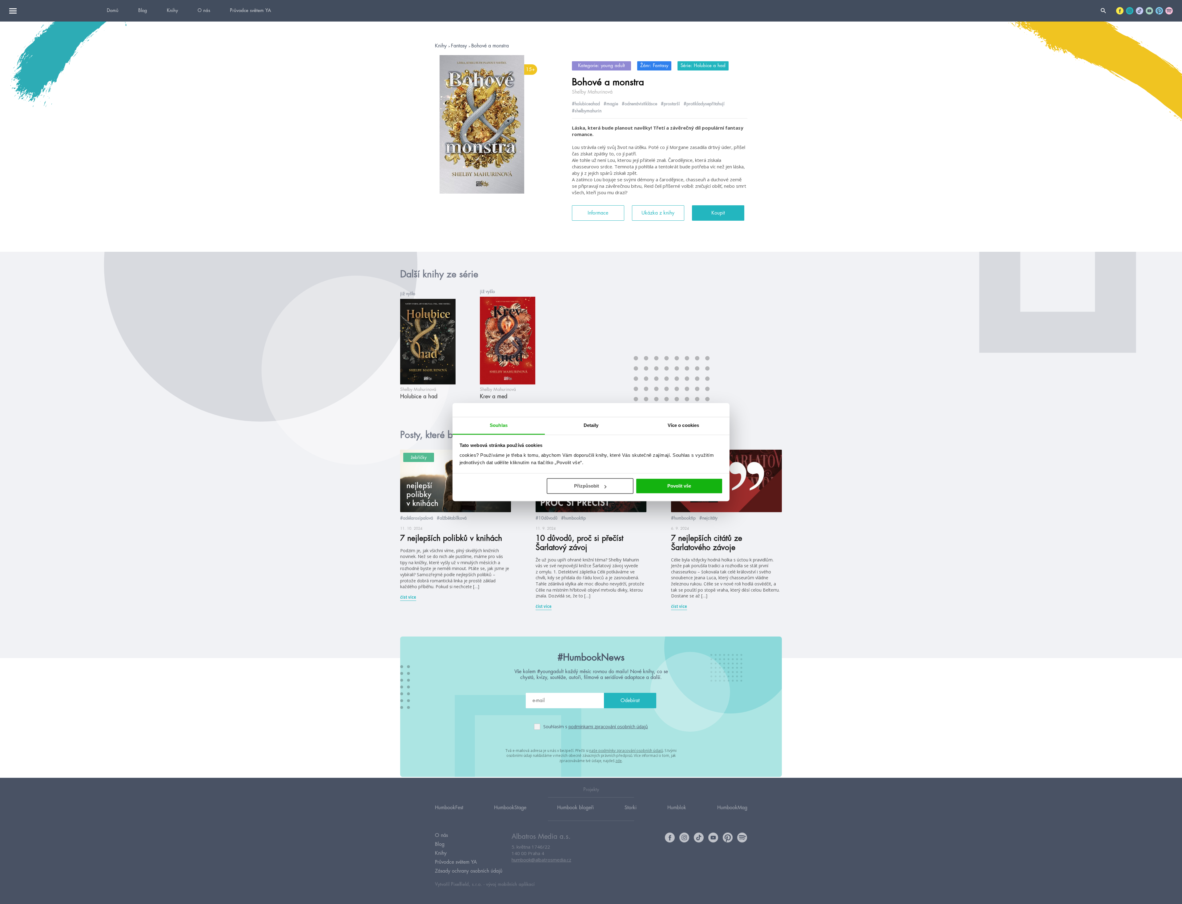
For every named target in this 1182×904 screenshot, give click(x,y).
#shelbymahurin (586, 111)
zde (618, 760)
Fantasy (459, 45)
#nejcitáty (708, 518)
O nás (204, 10)
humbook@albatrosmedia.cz (541, 860)
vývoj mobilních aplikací (510, 884)
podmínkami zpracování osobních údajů (608, 726)
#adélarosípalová (416, 518)
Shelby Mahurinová (592, 92)
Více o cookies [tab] (683, 425)
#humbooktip (573, 518)
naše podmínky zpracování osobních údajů (626, 750)
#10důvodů (546, 518)
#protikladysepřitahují (704, 104)
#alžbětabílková (452, 518)
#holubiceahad (586, 104)
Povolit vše (679, 485)
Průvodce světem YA (250, 10)
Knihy (172, 10)
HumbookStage (510, 807)
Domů (113, 10)
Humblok (676, 807)
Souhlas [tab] (499, 425)
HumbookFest (449, 807)
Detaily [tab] (591, 425)
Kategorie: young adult (601, 65)
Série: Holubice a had (703, 65)
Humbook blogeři (575, 807)
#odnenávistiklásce (639, 104)
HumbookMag (732, 807)
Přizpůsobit (586, 485)
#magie (611, 104)
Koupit (718, 213)
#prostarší (670, 104)
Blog (142, 10)
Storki (631, 807)
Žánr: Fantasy (654, 65)
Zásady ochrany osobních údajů (468, 871)
